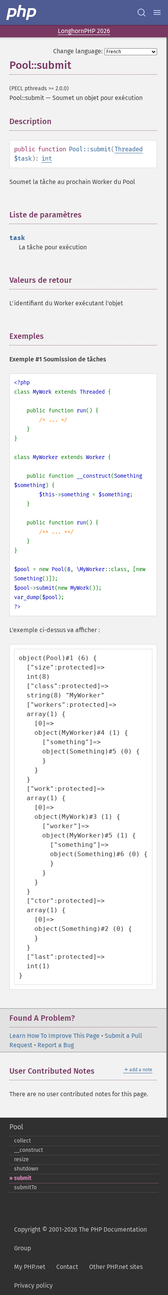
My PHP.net (29, 1266)
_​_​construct (28, 1150)
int (46, 158)
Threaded (128, 149)
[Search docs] (141, 12)
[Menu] (157, 12)
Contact (67, 1266)
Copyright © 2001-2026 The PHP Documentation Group (80, 1239)
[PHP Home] (22, 12)
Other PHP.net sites (116, 1266)
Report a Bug (56, 1045)
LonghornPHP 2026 (84, 31)
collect (22, 1140)
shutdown (26, 1168)
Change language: (78, 51)
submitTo (25, 1187)
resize (21, 1159)
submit (22, 1178)
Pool (16, 1127)
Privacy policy (33, 1285)
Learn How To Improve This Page (54, 1035)
